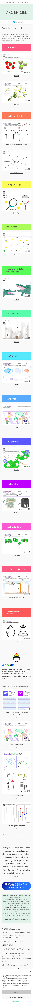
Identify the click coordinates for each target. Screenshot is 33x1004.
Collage (28, 932)
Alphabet (6, 928)
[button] (30, 972)
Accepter (16, 992)
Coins (23, 932)
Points (22, 675)
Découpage (19, 937)
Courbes (16, 255)
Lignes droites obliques (16, 173)
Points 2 (16, 104)
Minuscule (27, 958)
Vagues (16, 384)
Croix (28, 669)
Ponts (16, 427)
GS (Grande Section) (19, 671)
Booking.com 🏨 (21, 919)
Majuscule (18, 958)
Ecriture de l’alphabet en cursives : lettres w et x (16, 714)
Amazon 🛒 (9, 919)
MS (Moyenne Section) (14, 675)
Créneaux (16, 342)
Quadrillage (15, 676)
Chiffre (19, 932)
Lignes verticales (16, 956)
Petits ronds (16, 555)
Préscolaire (27, 675)
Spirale (25, 676)
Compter (10, 935)
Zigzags (16, 299)
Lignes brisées (13, 953)
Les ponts (28, 949)
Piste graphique (16, 969)
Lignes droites (9, 673)
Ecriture (15, 941)
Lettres (5, 952)
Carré (14, 669)
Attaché (14, 929)
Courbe (19, 669)
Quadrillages (16, 213)
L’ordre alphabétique (7, 958)
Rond (20, 676)
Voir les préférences (16, 997)
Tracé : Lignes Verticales (16, 826)
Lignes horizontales (19, 673)
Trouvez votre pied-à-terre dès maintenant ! (16, 886)
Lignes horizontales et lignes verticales (16, 144)
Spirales (16, 470)
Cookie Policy (15, 1001)
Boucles (16, 512)
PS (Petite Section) (6, 676)
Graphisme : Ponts (16, 745)
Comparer (4, 935)
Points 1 (16, 76)
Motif (4, 961)
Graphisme (10, 671)
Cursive (5, 937)
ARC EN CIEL (16, 12)
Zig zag (3, 678)
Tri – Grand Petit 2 (16, 796)
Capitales (5, 932)
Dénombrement (6, 941)
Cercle (15, 932)
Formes (21, 941)
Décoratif (4, 671)
